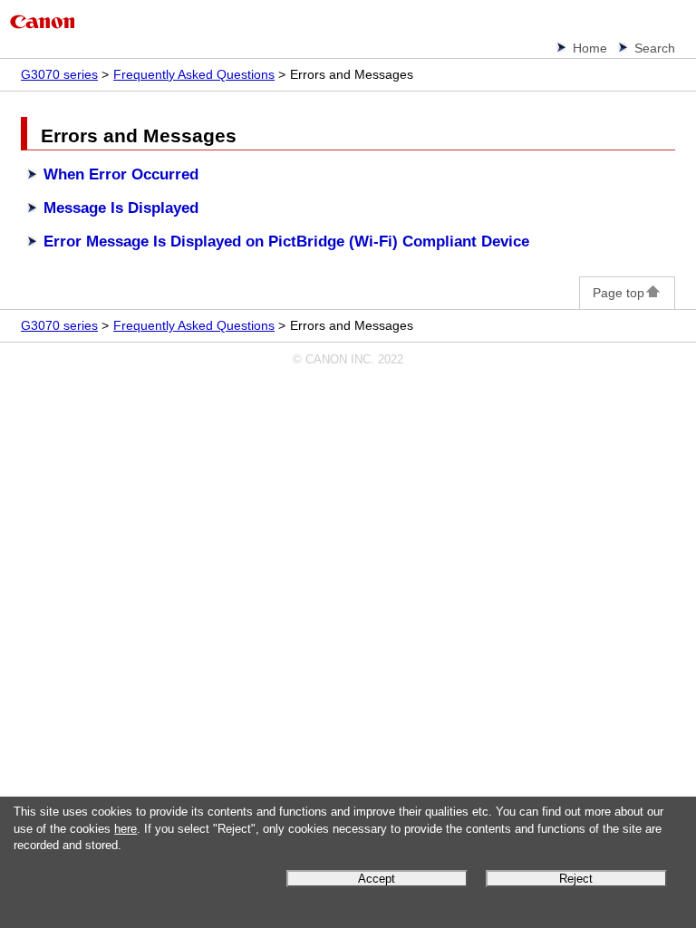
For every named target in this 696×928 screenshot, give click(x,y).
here (125, 829)
